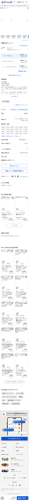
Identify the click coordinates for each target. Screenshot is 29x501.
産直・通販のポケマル (5, 5)
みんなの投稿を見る (23, 45)
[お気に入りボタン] (13, 198)
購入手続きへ (23, 498)
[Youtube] (20, 485)
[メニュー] (26, 2)
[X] (9, 485)
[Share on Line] (18, 176)
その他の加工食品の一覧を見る (14, 381)
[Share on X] (15, 176)
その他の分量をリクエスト (14, 75)
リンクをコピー (24, 176)
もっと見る (14, 225)
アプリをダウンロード (14, 438)
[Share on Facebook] (12, 176)
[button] (14, 49)
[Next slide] (27, 20)
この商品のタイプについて (21, 105)
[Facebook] (16, 485)
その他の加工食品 (18, 5)
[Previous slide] (2, 20)
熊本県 (26, 113)
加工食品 (12, 5)
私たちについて (14, 166)
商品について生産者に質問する (14, 171)
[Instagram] (13, 485)
